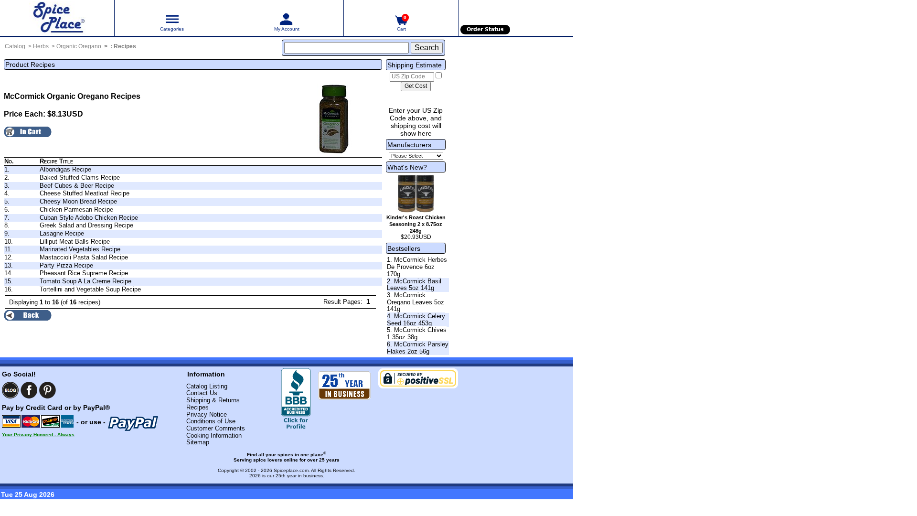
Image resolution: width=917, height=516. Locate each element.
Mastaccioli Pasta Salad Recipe (84, 257)
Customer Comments (215, 428)
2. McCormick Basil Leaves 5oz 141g (414, 285)
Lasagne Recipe (62, 233)
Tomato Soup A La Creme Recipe (85, 281)
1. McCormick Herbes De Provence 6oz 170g (417, 266)
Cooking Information (214, 435)
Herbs (41, 46)
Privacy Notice (206, 414)
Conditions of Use (210, 421)
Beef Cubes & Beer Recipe (77, 185)
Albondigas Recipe (65, 169)
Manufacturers (409, 145)
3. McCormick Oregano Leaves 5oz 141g (415, 301)
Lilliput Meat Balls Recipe (75, 241)
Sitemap (197, 442)
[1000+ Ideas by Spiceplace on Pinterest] (47, 390)
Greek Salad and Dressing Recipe (86, 225)
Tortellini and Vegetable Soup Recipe (90, 289)
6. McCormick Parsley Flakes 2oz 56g (417, 348)
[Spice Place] (57, 18)
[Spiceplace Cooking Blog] (10, 390)
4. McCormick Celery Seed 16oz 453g (416, 319)
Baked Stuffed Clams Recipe (80, 177)
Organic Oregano (78, 46)
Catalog (15, 46)
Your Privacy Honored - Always (38, 434)
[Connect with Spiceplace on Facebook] (29, 390)
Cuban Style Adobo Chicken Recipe (89, 217)
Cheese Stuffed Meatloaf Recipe (84, 193)
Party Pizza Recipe (66, 265)
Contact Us (201, 393)
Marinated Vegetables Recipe (80, 249)
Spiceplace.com (291, 470)
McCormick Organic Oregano (56, 96)
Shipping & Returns (213, 400)
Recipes (125, 46)
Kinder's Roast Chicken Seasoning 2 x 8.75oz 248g (416, 224)
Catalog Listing (206, 386)
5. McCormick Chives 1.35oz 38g (417, 333)
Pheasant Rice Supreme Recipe (84, 273)
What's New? (407, 167)
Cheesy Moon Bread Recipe (78, 201)
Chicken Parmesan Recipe (76, 209)
